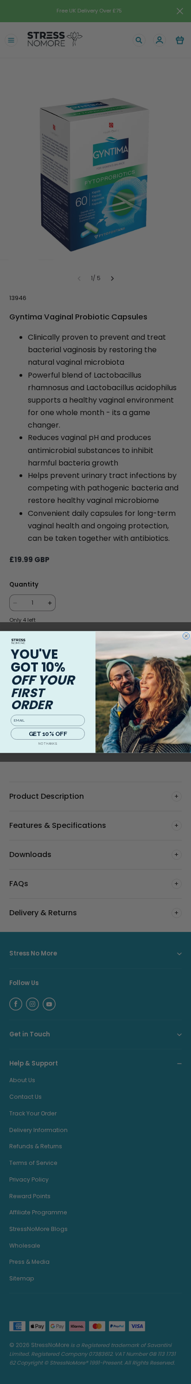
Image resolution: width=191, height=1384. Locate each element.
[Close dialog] (186, 635)
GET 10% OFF (48, 733)
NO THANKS (47, 744)
